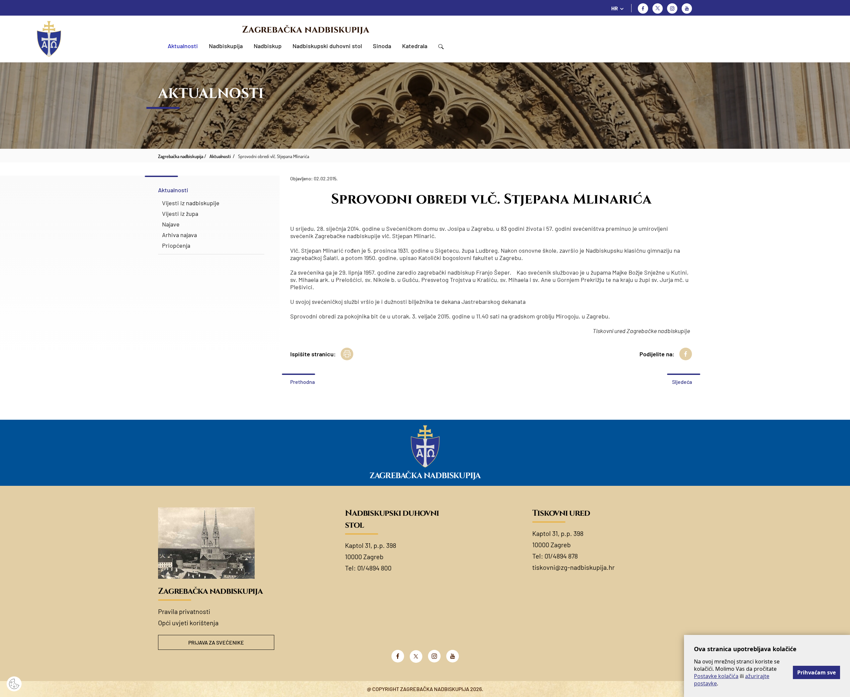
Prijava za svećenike (216, 642)
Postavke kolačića (716, 676)
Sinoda (382, 45)
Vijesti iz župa (180, 213)
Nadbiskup (268, 45)
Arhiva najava (179, 234)
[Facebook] (643, 8)
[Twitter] (657, 8)
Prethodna (302, 382)
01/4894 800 (374, 568)
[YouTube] (452, 656)
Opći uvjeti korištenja (188, 623)
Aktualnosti (183, 45)
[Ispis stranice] (347, 354)
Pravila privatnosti (184, 611)
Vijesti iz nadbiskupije (190, 203)
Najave (171, 224)
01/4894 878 (561, 556)
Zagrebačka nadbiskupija (305, 30)
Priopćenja (176, 245)
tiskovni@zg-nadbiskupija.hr (573, 567)
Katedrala (414, 45)
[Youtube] (687, 8)
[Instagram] (672, 8)
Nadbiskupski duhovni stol (327, 45)
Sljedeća (682, 382)
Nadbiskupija (226, 45)
